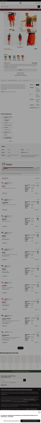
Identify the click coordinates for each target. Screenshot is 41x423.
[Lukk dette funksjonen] (39, 412)
